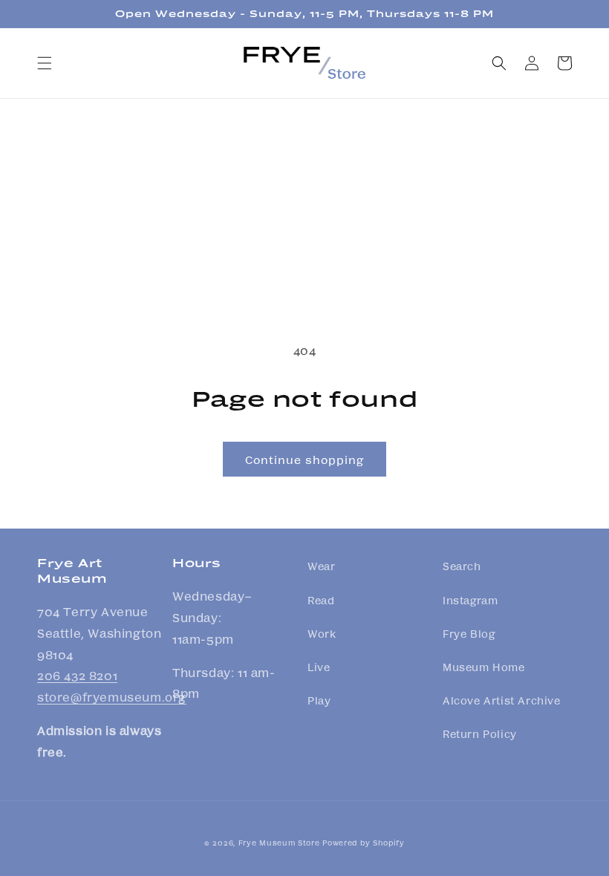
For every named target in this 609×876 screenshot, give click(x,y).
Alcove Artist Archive (502, 700)
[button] (44, 63)
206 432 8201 (77, 675)
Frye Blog (469, 633)
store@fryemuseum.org (111, 697)
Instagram (470, 600)
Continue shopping (304, 459)
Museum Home (484, 667)
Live (318, 667)
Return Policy (480, 733)
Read (320, 600)
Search (462, 566)
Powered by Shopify (363, 842)
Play (318, 700)
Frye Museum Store (279, 842)
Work (321, 633)
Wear (321, 566)
